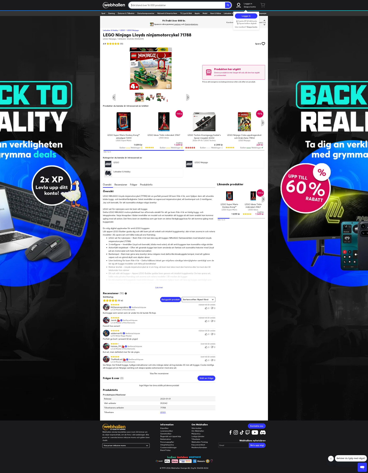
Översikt (107, 184)
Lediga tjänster (197, 436)
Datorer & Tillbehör (126, 13)
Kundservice (231, 22)
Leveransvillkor (166, 431)
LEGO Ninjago (133, 30)
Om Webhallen (197, 431)
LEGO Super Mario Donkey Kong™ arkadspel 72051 (229, 207)
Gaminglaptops (191, 24)
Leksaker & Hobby (231, 13)
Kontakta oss (256, 426)
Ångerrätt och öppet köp (170, 436)
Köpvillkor (164, 428)
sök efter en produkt (246, 82)
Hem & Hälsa (215, 13)
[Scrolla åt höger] (188, 97)
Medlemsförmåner (199, 447)
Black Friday (165, 450)
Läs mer (159, 287)
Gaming (111, 13)
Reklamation (165, 439)
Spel (103, 13)
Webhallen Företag (199, 442)
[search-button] (228, 5)
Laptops (177, 24)
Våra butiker (196, 428)
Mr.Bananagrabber (120, 307)
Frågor (133, 184)
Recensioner (120, 184)
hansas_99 (116, 346)
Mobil (205, 13)
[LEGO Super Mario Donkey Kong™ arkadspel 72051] (123, 121)
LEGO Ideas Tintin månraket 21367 (164, 135)
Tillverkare (195, 439)
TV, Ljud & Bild (186, 13)
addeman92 (116, 333)
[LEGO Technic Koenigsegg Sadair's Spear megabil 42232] (204, 121)
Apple (197, 13)
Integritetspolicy (167, 445)
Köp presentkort (198, 445)
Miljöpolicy (195, 434)
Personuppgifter (167, 442)
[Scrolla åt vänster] (114, 97)
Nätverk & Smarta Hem (167, 13)
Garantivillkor (165, 434)
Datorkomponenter (145, 13)
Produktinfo (146, 184)
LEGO (122, 30)
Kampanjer (262, 13)
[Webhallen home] (113, 5)
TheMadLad (116, 359)
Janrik (113, 320)
